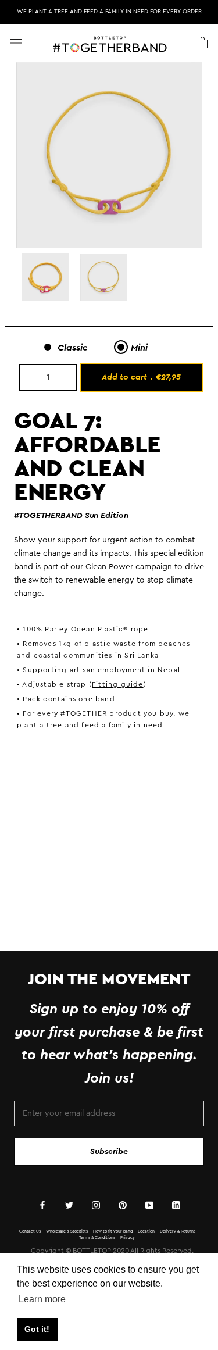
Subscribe (109, 1152)
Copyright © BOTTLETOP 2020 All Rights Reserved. (112, 1250)
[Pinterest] (123, 1205)
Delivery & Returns (177, 1231)
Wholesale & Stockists (67, 1231)
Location (146, 1231)
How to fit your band (113, 1231)
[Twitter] (69, 1205)
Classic (73, 348)
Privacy (127, 1237)
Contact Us (30, 1231)
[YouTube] (149, 1205)
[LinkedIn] (176, 1205)
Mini (139, 348)
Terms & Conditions (97, 1237)
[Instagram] (96, 1205)
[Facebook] (42, 1205)
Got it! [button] (36, 1329)
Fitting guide (118, 684)
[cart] (203, 43)
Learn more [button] (42, 1299)
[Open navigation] (16, 42)
